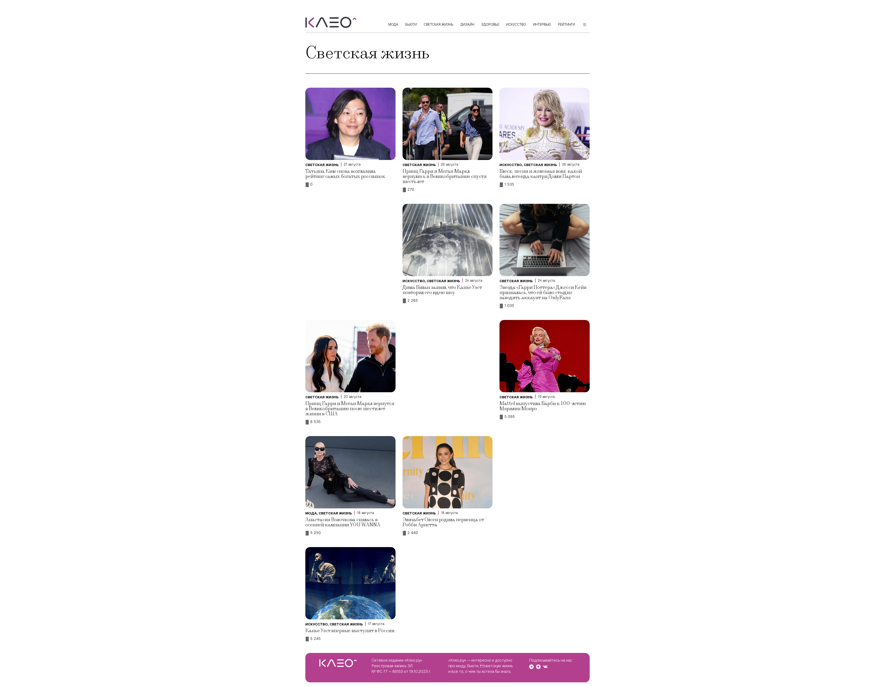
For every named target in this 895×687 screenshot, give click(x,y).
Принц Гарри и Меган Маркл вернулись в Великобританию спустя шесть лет (444, 176)
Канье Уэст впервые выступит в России (349, 631)
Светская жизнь (322, 165)
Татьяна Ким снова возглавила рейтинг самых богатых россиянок (345, 174)
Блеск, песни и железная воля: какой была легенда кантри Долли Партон (540, 174)
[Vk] (545, 666)
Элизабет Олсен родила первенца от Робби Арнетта (443, 522)
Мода (311, 513)
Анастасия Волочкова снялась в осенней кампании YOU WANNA (342, 522)
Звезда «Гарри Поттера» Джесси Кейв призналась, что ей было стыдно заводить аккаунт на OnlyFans (542, 292)
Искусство (510, 165)
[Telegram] (531, 666)
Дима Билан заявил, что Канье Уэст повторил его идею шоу (442, 290)
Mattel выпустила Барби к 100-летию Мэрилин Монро (542, 406)
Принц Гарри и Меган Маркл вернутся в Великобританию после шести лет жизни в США (349, 408)
